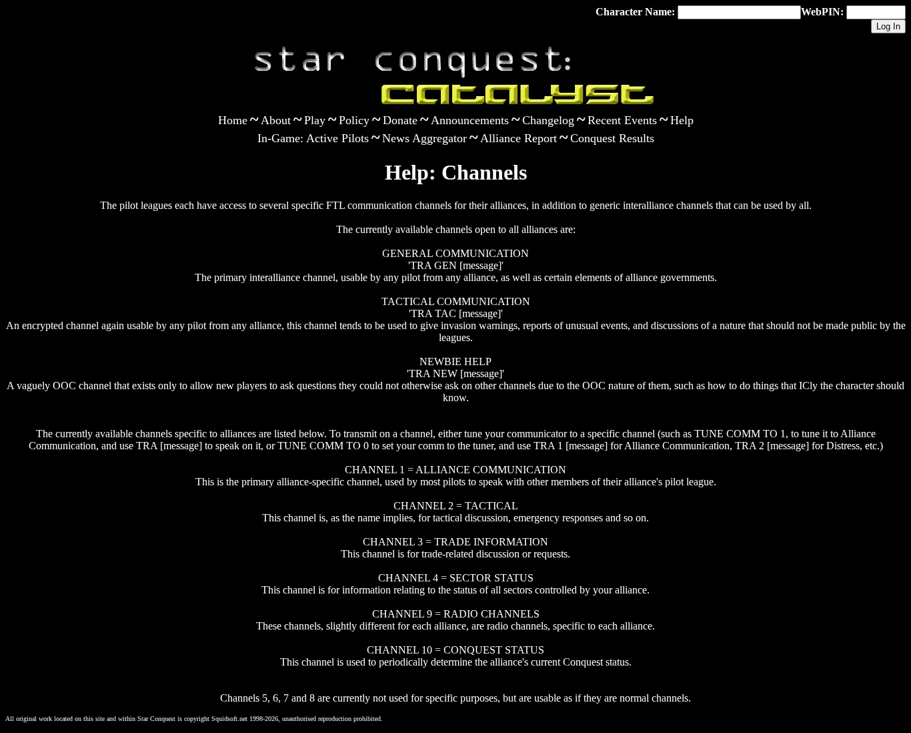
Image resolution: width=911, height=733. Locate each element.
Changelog (548, 120)
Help (682, 120)
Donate (400, 120)
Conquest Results (612, 138)
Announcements (470, 120)
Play (314, 120)
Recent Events (622, 120)
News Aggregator (424, 138)
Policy (354, 120)
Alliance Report (518, 138)
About (276, 120)
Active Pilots (337, 138)
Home (232, 120)
